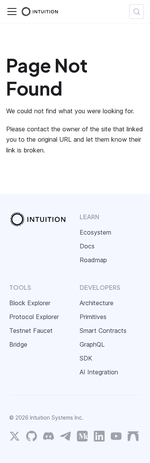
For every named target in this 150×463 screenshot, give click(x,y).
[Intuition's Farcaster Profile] (133, 438)
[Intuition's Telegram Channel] (65, 438)
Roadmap (93, 260)
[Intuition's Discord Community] (48, 438)
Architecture (96, 303)
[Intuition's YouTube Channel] (116, 438)
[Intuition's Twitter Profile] (14, 438)
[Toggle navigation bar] (12, 11)
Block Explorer (29, 303)
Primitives (93, 317)
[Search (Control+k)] (136, 11)
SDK (86, 358)
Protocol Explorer (34, 317)
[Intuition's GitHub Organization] (31, 438)
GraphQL (92, 344)
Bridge (18, 344)
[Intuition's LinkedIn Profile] (99, 438)
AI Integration (99, 372)
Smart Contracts (103, 330)
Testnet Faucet (31, 330)
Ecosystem (95, 232)
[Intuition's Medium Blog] (82, 438)
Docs (87, 246)
